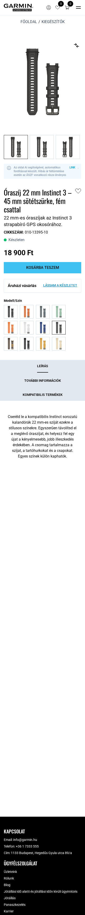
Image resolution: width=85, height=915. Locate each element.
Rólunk (9, 878)
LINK (72, 167)
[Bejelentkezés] (48, 7)
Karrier (9, 911)
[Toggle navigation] (78, 7)
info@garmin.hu (25, 840)
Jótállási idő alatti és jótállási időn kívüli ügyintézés (40, 891)
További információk (42, 380)
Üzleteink (10, 872)
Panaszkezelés (15, 905)
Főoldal (29, 22)
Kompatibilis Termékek (43, 395)
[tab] (42, 366)
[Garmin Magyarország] (18, 7)
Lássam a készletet (60, 285)
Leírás (42, 366)
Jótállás (10, 898)
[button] (67, 7)
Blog (7, 885)
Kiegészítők (53, 22)
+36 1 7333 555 (27, 846)
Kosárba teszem (42, 267)
